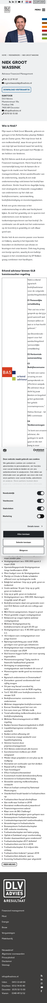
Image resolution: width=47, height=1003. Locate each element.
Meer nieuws (9, 864)
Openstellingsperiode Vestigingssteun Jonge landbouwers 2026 (22, 569)
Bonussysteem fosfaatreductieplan (20, 817)
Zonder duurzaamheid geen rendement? (23, 838)
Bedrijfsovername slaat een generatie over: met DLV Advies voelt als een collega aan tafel (24, 606)
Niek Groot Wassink (30, 55)
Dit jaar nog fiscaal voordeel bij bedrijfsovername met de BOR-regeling (22, 688)
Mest (4, 916)
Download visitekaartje (16, 89)
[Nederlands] (26, 1)
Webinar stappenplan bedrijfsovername (22, 704)
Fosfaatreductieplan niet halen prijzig (21, 832)
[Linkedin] (13, 1)
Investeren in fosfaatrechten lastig (20, 778)
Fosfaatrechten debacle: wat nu (19, 856)
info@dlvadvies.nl (12, 110)
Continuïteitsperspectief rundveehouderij (23, 820)
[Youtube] (19, 1)
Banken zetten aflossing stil (16, 734)
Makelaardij (7, 938)
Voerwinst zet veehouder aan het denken (23, 763)
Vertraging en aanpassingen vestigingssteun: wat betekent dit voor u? (23, 667)
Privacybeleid (8, 957)
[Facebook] (22, 1)
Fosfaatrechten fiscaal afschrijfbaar (20, 799)
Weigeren (23, 550)
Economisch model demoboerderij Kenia (23, 775)
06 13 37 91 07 (11, 79)
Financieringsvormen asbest (17, 808)
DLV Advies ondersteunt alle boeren (21, 748)
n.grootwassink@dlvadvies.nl (18, 83)
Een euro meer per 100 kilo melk (19, 710)
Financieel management (13, 910)
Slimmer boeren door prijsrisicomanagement (15, 744)
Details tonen (33, 526)
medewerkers (14, 55)
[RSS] (10, 1)
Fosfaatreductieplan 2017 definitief (20, 841)
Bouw (4, 927)
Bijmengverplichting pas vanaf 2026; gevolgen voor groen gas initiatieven (21, 643)
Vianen (5, 993)
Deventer (6, 989)
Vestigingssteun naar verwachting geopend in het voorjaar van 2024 (24, 649)
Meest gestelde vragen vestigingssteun (22, 614)
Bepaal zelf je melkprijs (15, 766)
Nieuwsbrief (7, 950)
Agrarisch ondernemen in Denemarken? (22, 677)
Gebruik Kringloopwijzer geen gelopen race (24, 814)
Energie (5, 921)
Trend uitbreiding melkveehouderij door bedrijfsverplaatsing (22, 715)
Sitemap (6, 965)
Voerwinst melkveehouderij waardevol (22, 805)
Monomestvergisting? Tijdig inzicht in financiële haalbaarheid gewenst (21, 661)
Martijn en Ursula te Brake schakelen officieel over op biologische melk (21, 578)
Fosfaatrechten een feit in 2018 (18, 844)
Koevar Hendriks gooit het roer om (20, 707)
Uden (4, 982)
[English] (30, 1)
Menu (38, 9)
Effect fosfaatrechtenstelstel (17, 772)
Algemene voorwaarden (13, 953)
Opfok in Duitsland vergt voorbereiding (22, 835)
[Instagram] (16, 1)
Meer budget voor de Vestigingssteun (21, 573)
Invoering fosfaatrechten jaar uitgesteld (22, 859)
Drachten (6, 985)
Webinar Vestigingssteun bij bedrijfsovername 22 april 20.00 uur (21, 625)
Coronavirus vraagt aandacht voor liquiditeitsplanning (20, 738)
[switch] (40, 501)
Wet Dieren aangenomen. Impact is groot (23, 611)
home (4, 55)
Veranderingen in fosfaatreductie (19, 823)
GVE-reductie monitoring (15, 829)
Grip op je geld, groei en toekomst (20, 594)
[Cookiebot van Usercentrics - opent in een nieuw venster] (33, 450)
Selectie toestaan (23, 542)
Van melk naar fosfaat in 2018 (18, 802)
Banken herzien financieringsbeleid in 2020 (24, 725)
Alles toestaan (23, 534)
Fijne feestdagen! (12, 769)
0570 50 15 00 (11, 113)
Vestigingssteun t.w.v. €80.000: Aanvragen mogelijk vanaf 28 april (24, 599)
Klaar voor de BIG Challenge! (17, 811)
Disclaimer (7, 961)
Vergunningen (8, 933)
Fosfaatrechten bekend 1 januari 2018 (21, 853)
